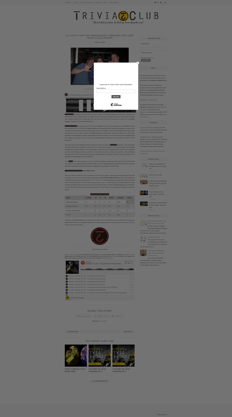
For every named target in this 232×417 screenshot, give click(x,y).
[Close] (137, 63)
